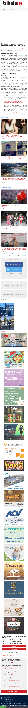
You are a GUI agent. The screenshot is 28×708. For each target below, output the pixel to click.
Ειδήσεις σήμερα (6, 187)
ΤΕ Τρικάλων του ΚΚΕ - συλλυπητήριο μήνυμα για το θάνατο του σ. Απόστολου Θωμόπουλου (13, 690)
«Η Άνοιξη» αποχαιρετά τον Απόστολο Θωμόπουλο (11, 672)
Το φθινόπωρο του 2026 (16, 645)
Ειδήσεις (14, 253)
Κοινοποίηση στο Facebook (15, 264)
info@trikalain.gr (7, 707)
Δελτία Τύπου (13, 674)
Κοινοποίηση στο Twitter (15, 269)
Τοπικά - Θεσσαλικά (15, 686)
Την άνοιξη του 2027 (16, 647)
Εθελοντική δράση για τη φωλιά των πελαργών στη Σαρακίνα (7, 311)
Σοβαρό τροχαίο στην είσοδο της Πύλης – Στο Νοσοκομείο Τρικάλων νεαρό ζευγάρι (13, 678)
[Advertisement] (14, 28)
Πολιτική (14, 48)
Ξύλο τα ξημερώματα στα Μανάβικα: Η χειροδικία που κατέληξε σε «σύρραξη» (12, 666)
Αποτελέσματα (14, 655)
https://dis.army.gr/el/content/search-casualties (11, 112)
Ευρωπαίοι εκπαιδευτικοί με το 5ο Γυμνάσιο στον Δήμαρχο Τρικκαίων (14, 295)
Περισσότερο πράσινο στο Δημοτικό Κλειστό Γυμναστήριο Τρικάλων (6, 324)
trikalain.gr (23, 255)
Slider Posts (4, 117)
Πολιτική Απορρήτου (8, 705)
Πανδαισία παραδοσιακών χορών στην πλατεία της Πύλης (14, 684)
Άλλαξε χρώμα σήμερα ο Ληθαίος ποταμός (14, 285)
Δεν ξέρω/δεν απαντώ (16, 649)
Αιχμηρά (6, 336)
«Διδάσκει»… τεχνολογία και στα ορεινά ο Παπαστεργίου (13, 341)
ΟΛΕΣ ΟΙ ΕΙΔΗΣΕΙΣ (14, 697)
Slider (12, 668)
